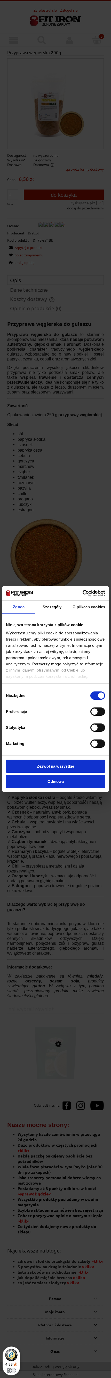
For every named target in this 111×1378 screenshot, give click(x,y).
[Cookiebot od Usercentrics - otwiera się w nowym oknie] (82, 593)
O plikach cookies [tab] (89, 607)
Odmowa (55, 781)
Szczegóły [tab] (52, 607)
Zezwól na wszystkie (55, 766)
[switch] (97, 711)
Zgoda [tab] (19, 607)
